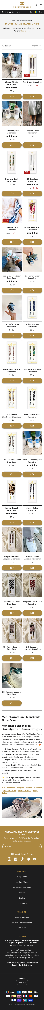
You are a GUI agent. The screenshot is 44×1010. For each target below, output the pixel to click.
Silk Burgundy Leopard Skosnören (32, 648)
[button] (3, 4)
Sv (31, 12)
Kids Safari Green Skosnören (32, 277)
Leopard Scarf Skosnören (11, 509)
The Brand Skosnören (32, 82)
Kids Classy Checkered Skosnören (11, 416)
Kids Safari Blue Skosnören (11, 325)
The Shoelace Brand (19, 1004)
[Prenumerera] (39, 846)
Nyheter (38, 787)
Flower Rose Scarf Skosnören (32, 228)
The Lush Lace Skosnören (11, 228)
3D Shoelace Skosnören (32, 180)
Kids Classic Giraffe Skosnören (11, 370)
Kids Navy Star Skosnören (32, 325)
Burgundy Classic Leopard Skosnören (11, 557)
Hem (13, 21)
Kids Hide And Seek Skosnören (32, 370)
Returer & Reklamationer (22, 922)
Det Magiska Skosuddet (22, 887)
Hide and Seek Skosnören (11, 180)
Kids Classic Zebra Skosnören (32, 416)
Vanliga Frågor (24, 790)
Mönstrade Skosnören (24, 21)
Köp (12, 97)
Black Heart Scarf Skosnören (11, 603)
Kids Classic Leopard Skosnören (11, 461)
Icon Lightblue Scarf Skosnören (12, 277)
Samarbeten (22, 903)
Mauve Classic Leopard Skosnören (32, 557)
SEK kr (40, 12)
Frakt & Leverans (22, 917)
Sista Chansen (9, 790)
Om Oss (22, 898)
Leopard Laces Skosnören (32, 131)
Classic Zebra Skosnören (32, 509)
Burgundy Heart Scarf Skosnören (32, 603)
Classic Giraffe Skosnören (11, 83)
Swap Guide (22, 877)
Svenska (21, 982)
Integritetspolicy (30, 1004)
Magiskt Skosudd (24, 787)
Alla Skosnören (8, 787)
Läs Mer (24, 31)
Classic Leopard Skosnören (12, 131)
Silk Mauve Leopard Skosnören (12, 648)
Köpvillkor (22, 928)
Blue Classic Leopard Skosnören (32, 461)
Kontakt (22, 893)
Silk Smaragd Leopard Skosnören (11, 693)
